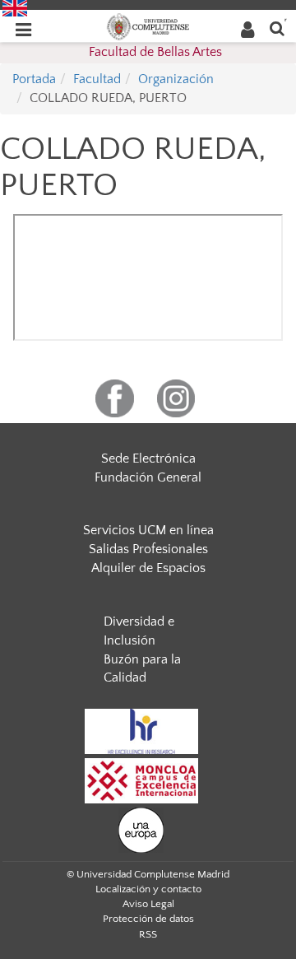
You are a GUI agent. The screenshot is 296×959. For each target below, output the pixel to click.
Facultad (97, 79)
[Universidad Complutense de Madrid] (148, 25)
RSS (148, 934)
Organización (176, 79)
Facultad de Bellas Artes (155, 51)
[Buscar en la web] (277, 27)
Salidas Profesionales (148, 549)
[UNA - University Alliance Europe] (141, 829)
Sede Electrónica (148, 458)
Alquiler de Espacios (148, 568)
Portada (34, 79)
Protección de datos (148, 918)
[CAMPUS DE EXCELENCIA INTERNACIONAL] (141, 780)
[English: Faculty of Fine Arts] (14, 7)
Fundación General (148, 477)
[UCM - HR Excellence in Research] (141, 731)
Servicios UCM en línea (148, 530)
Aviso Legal (148, 904)
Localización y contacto (148, 889)
